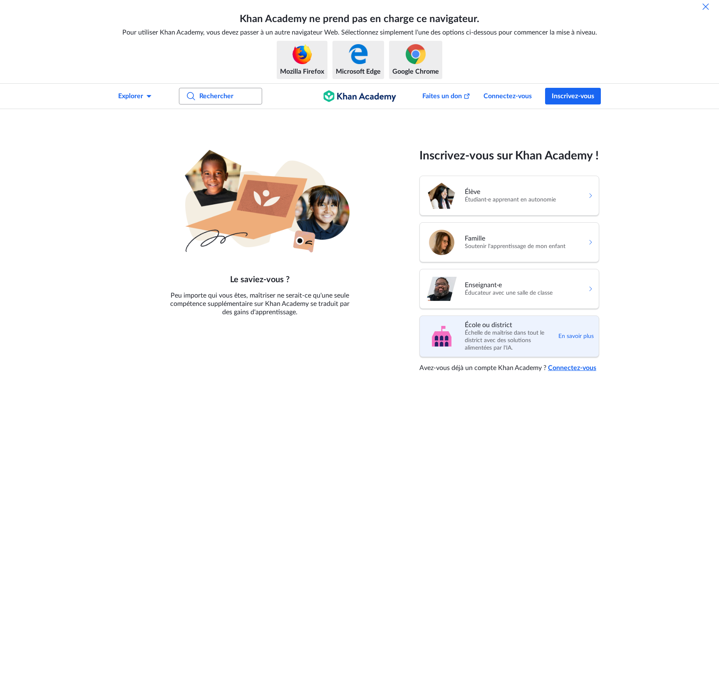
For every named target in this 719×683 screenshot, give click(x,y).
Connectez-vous (507, 96)
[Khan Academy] (359, 96)
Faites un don (442, 96)
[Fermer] (705, 6)
